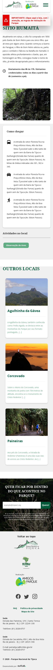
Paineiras (15, 441)
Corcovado (16, 375)
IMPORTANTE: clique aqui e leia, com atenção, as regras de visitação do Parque (29, 20)
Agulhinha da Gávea (23, 310)
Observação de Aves (16, 245)
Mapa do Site (27, 611)
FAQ (15, 608)
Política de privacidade (31, 608)
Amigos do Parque (32, 6)
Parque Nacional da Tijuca (13, 5)
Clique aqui (38, 516)
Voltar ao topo (26, 536)
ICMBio (26, 562)
